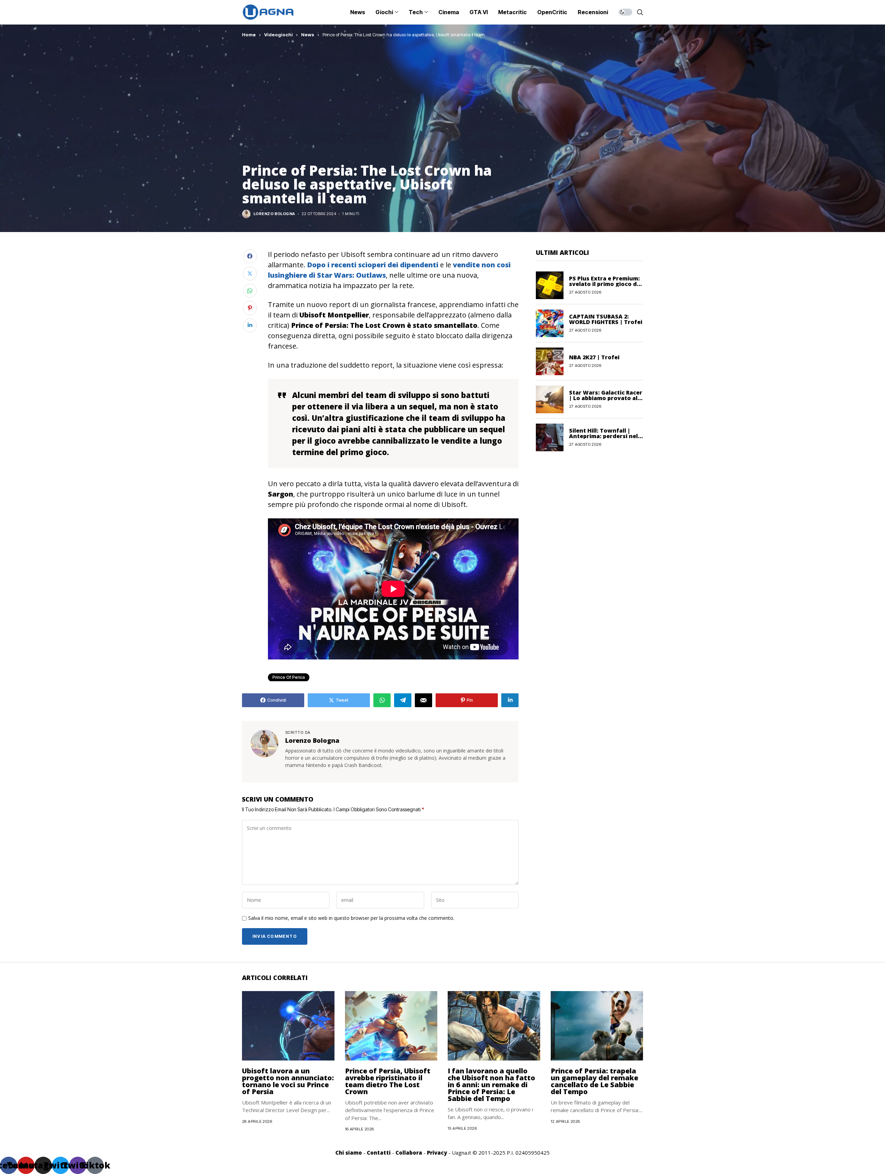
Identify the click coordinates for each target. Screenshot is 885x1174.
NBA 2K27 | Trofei (594, 357)
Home (249, 34)
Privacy (437, 1152)
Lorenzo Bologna (274, 214)
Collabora (408, 1152)
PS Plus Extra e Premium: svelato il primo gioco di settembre (604, 284)
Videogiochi (278, 34)
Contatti (379, 1152)
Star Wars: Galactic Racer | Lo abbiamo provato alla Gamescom (606, 398)
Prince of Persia (288, 677)
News (307, 34)
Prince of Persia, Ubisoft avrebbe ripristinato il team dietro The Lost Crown (387, 1081)
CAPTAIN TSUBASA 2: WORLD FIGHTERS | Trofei (605, 319)
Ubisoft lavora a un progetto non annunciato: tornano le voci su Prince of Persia (288, 1081)
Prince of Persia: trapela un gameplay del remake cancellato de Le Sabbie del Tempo (594, 1081)
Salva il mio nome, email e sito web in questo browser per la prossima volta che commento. (351, 918)
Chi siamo (348, 1152)
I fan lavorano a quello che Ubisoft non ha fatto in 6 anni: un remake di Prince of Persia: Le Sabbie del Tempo (491, 1084)
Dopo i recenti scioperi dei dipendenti (372, 264)
